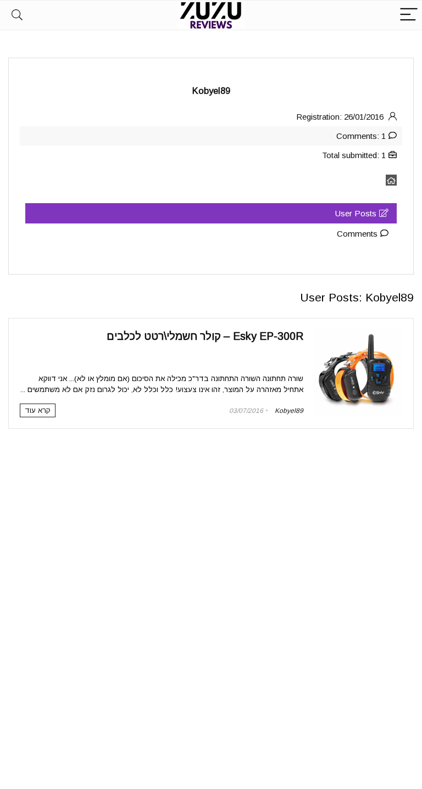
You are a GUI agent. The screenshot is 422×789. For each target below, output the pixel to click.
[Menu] (409, 15)
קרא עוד (38, 410)
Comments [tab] (357, 233)
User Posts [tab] (355, 213)
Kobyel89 (289, 411)
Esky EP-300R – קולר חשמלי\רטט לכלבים (205, 336)
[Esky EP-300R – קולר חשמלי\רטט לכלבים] (358, 334)
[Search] (17, 15)
